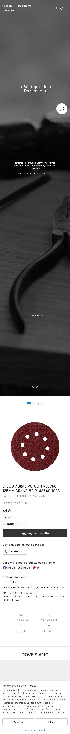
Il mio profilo (21, 619)
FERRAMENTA (23, 495)
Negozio (7, 495)
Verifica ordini (49, 619)
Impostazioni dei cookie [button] (35, 729)
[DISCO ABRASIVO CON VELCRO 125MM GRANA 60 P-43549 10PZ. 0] (35, 446)
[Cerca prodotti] (62, 109)
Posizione (24, 5)
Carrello (49, 630)
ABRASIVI (40, 495)
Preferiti (21, 630)
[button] (15, 551)
